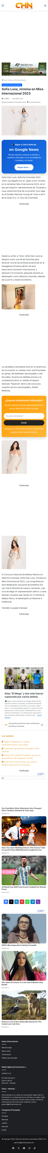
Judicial (4, 1123)
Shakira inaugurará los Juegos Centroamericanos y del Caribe (15, 743)
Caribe (4, 1130)
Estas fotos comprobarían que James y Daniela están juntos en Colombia (19, 763)
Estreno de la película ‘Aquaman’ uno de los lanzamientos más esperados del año (21, 756)
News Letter (6, 1051)
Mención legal (7, 1047)
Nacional (5, 1126)
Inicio (5, 80)
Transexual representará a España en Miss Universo (21, 750)
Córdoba (5, 1116)
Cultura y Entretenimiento (17, 80)
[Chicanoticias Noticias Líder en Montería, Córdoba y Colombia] (24, 5)
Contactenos (6, 1054)
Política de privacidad (9, 1058)
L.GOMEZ (6, 98)
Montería (5, 1119)
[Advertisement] (24, 36)
